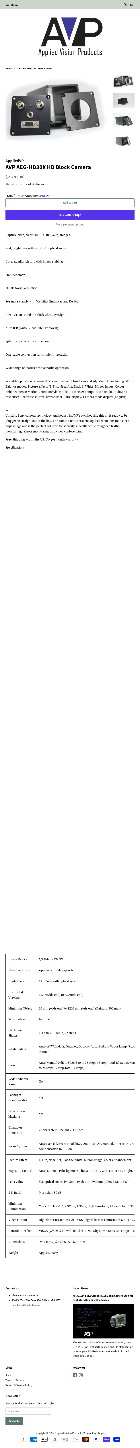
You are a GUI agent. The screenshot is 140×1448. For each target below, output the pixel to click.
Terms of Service (14, 1380)
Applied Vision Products (68, 1433)
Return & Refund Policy (18, 1385)
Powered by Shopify (94, 1433)
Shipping (11, 184)
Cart (132, 5)
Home (8, 68)
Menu (14, 5)
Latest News (80, 1288)
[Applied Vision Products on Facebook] (75, 1376)
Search (9, 1375)
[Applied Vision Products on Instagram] (81, 1376)
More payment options (70, 224)
